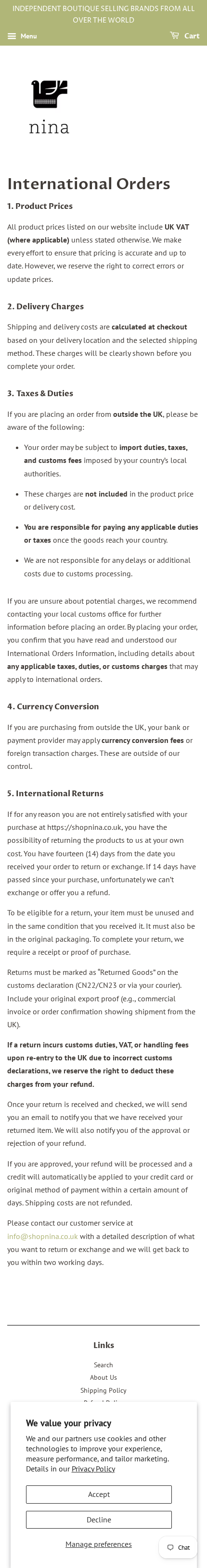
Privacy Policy (93, 1468)
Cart (191, 36)
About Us (103, 1377)
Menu (28, 36)
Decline (99, 1519)
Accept (99, 1494)
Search (103, 1365)
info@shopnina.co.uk (42, 1236)
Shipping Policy (103, 1390)
